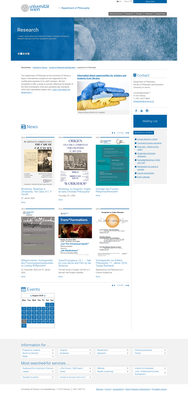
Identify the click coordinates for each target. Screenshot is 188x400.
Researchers (102, 350)
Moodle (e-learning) (105, 371)
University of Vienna (40, 67)
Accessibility (118, 389)
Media (24, 356)
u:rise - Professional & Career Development (147, 372)
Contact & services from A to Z (73, 377)
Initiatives (149, 14)
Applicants (101, 353)
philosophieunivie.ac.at (143, 101)
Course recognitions (145, 173)
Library (62, 371)
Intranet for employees (144, 368)
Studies (139, 14)
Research (129, 14)
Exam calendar (143, 177)
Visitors (138, 353)
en (120, 1)
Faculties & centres (30, 377)
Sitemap (99, 389)
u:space (25, 371)
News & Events (116, 14)
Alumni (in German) (30, 353)
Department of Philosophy (75, 8)
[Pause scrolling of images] (28, 54)
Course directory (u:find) (147, 139)
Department (160, 14)
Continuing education (143, 350)
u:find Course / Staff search (71, 368)
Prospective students (31, 350)
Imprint (108, 389)
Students (63, 350)
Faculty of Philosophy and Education (62, 67)
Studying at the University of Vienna (37, 368)
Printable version (159, 389)
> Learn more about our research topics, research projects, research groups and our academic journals (43, 37)
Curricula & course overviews (149, 143)
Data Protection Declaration (138, 389)
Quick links (150, 1)
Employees (64, 353)
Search (127, 1)
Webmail (100, 368)
